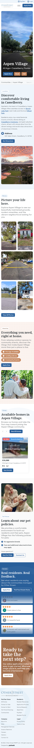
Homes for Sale (5, 704)
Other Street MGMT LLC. (13, 743)
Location (30, 82)
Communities (5, 712)
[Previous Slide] (2, 431)
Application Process (23, 704)
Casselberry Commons (9, 122)
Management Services (7, 727)
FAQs (2, 724)
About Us (4, 721)
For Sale (6, 439)
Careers (3, 732)
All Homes (4, 702)
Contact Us (4, 737)
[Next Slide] (6, 431)
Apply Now (20, 710)
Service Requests (22, 707)
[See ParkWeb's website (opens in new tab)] (12, 745)
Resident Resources (22, 702)
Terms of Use (21, 724)
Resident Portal (21, 715)
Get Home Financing (7, 710)
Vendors (3, 735)
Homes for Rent (5, 707)
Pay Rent (19, 712)
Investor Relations (6, 729)
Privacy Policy (21, 721)
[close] (18, 5)
